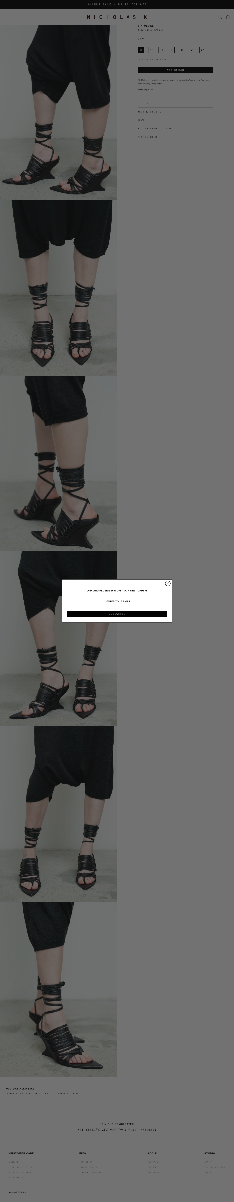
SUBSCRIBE (117, 614)
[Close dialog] (167, 583)
